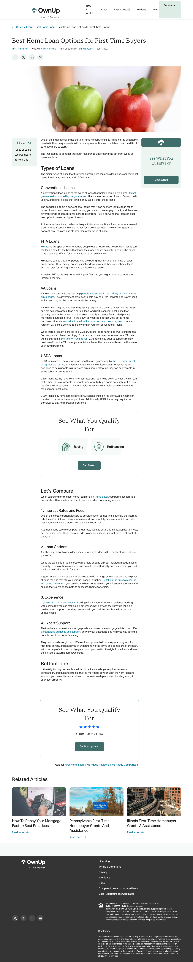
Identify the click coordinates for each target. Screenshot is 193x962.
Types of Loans (22, 149)
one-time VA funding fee (73, 338)
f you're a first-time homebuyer (58, 602)
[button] (39, 814)
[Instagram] (24, 918)
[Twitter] (24, 57)
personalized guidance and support (61, 631)
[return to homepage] (45, 9)
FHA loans (46, 246)
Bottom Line (21, 159)
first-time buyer (99, 496)
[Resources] (128, 9)
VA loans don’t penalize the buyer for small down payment (91, 321)
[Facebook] (15, 57)
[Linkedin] (32, 57)
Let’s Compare (22, 154)
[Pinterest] (40, 57)
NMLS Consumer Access (132, 906)
